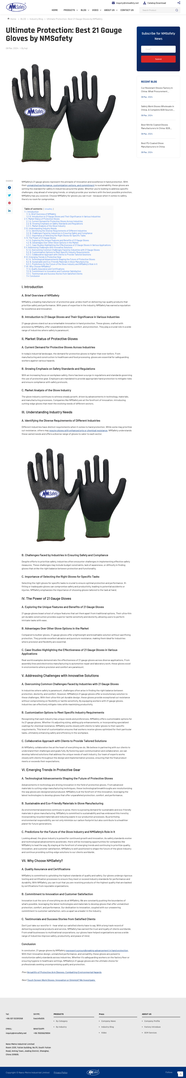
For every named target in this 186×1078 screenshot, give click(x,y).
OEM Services (150, 1032)
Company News (108, 1021)
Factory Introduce (152, 1026)
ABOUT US (109, 10)
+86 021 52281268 (14, 1018)
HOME (55, 10)
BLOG (83, 10)
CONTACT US (127, 10)
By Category (61, 1021)
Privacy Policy (60, 1072)
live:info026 (38, 1018)
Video (104, 1032)
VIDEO (95, 10)
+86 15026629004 (41, 1033)
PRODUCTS (69, 10)
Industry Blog (36, 18)
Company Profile (152, 1021)
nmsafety (48, 209)
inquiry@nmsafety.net (16, 1033)
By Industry (61, 1026)
